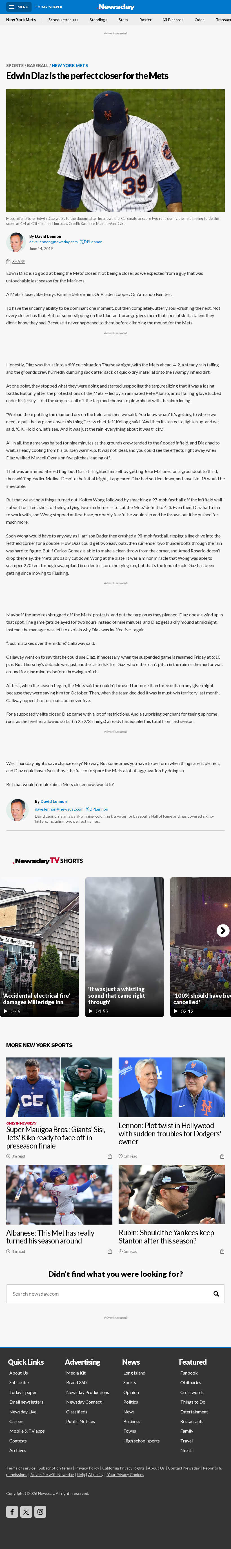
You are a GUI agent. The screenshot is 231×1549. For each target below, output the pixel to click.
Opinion (131, 1392)
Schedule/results (63, 19)
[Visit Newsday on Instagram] (40, 1512)
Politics (130, 1401)
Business (131, 1421)
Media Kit (76, 1372)
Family (186, 1430)
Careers (17, 1421)
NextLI (187, 1450)
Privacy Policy (87, 1468)
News (129, 1411)
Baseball (37, 65)
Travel (186, 1440)
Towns (129, 1430)
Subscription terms (55, 1468)
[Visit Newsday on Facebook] (12, 1512)
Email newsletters (26, 1401)
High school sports (141, 1440)
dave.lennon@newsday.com (53, 241)
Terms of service (20, 1468)
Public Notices (80, 1421)
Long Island (134, 1372)
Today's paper (23, 1392)
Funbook (189, 1372)
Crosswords (192, 1392)
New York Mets (21, 19)
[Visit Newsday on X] (26, 1512)
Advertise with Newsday (52, 1474)
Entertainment (194, 1411)
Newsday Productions (87, 1392)
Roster (145, 19)
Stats (123, 19)
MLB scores (173, 19)
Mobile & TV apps (27, 1430)
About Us (18, 1372)
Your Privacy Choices (125, 1474)
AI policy (95, 1474)
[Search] (216, 1293)
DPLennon (93, 241)
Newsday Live (22, 1411)
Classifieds (76, 1411)
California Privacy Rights (123, 1468)
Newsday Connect (84, 1401)
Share (18, 261)
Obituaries (190, 1382)
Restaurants (191, 1421)
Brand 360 (76, 1382)
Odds (200, 19)
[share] (109, 1156)
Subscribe (19, 1382)
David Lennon (54, 801)
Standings (98, 19)
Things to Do (192, 1401)
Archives (17, 1450)
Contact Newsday (184, 1468)
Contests (18, 1440)
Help (81, 1474)
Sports (15, 65)
